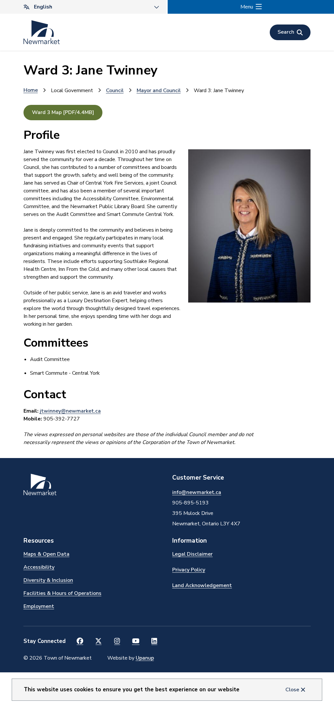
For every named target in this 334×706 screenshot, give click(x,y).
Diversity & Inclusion (48, 580)
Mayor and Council (159, 90)
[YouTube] (136, 641)
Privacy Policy (188, 569)
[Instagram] (117, 641)
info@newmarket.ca (196, 492)
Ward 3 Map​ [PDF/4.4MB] (63, 112)
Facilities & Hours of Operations (62, 593)
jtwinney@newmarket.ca (70, 411)
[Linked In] (154, 641)
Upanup (145, 658)
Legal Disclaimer (192, 554)
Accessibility (38, 567)
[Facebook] (80, 641)
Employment (38, 606)
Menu (246, 6)
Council (115, 90)
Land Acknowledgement (202, 585)
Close (292, 689)
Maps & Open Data (46, 554)
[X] (99, 641)
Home (30, 90)
